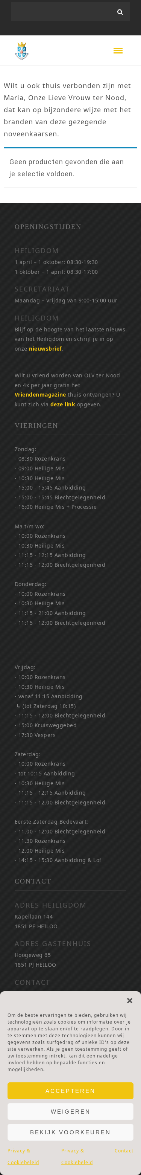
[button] (129, 1000)
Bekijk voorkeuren (70, 1132)
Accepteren (70, 1091)
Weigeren (71, 1111)
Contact (124, 1151)
